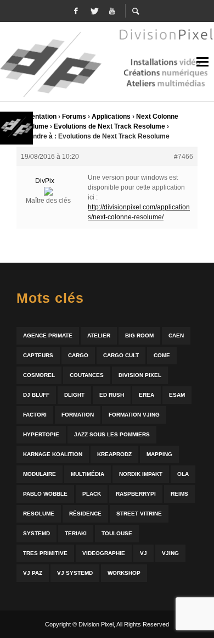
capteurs (38, 355)
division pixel (140, 375)
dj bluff (36, 395)
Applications (111, 116)
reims (179, 494)
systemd (36, 533)
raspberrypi (136, 494)
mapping (159, 454)
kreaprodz (114, 454)
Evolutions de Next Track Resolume (109, 126)
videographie (103, 553)
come (162, 355)
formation (77, 415)
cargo (78, 355)
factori (35, 415)
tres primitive (45, 553)
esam (177, 395)
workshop (124, 573)
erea (146, 395)
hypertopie (41, 434)
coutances (87, 375)
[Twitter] (94, 11)
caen (176, 335)
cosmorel (39, 375)
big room (139, 335)
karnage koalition (52, 454)
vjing (170, 553)
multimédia (87, 474)
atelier (98, 335)
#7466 (183, 156)
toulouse (117, 533)
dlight (74, 395)
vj (143, 553)
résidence (85, 514)
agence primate (47, 335)
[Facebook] (75, 11)
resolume (38, 514)
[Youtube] (112, 11)
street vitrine (139, 514)
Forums (74, 116)
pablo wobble (45, 494)
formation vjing (134, 415)
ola (183, 474)
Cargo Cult (121, 355)
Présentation (36, 116)
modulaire (39, 474)
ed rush (111, 395)
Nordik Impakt (140, 474)
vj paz (32, 573)
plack (91, 494)
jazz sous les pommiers (112, 434)
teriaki (76, 533)
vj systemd (75, 573)
